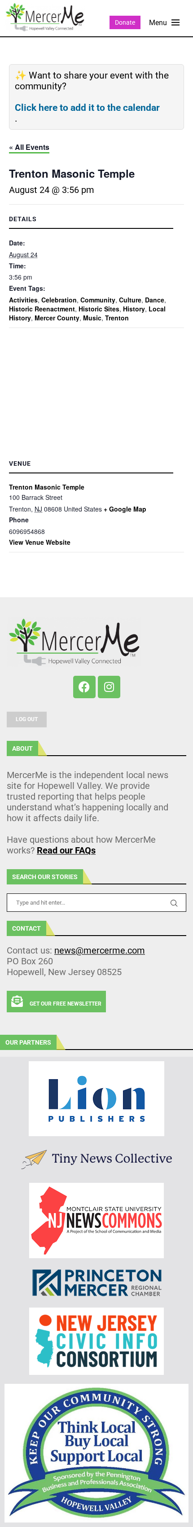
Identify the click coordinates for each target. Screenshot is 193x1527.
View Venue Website (39, 542)
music (92, 317)
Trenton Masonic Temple (46, 486)
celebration (59, 299)
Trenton (117, 317)
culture (130, 299)
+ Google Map (125, 508)
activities (23, 299)
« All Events (29, 147)
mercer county (57, 317)
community (97, 299)
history (134, 308)
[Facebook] (84, 687)
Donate (125, 22)
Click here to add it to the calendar (87, 107)
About (22, 748)
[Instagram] (109, 687)
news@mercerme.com (99, 950)
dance (154, 299)
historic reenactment (42, 308)
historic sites (99, 308)
